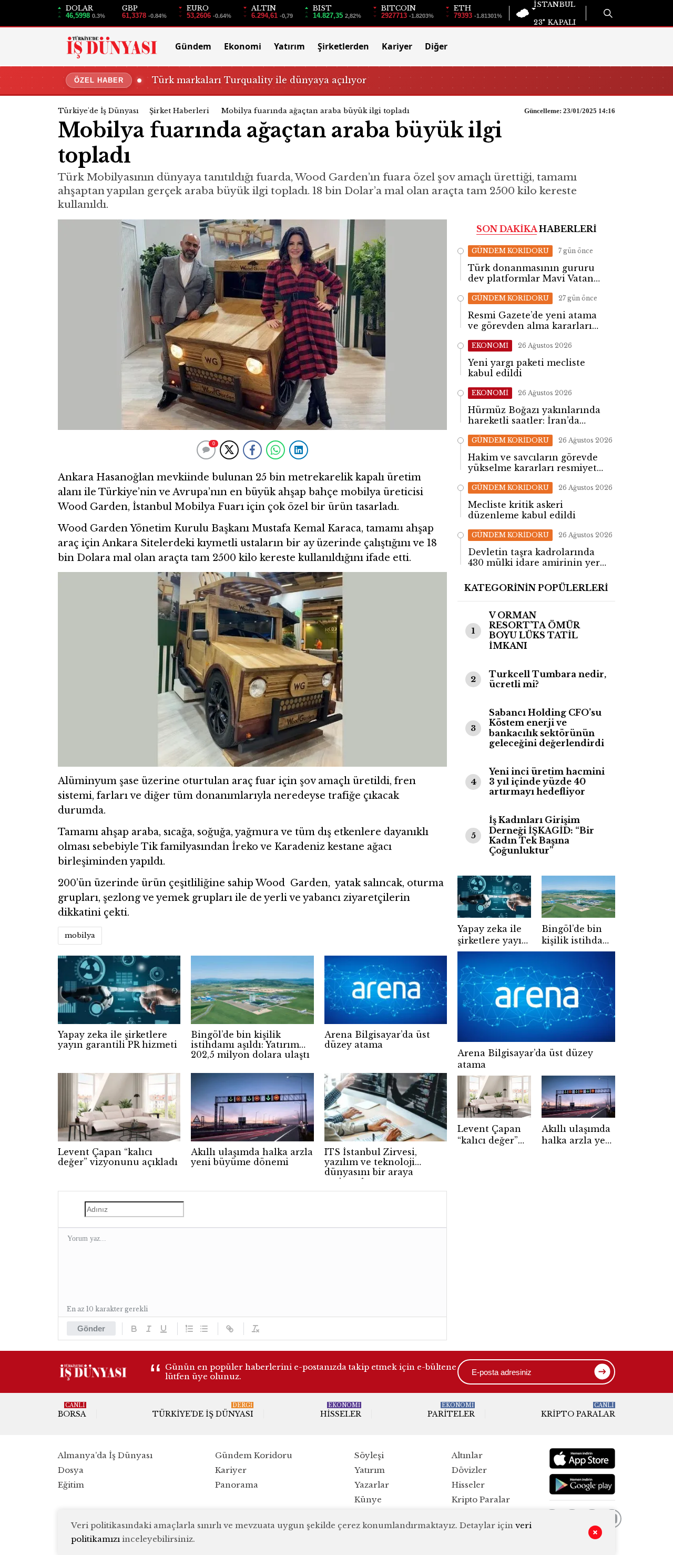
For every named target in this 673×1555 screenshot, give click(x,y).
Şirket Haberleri (179, 110)
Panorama (236, 1485)
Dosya (71, 1470)
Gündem (193, 46)
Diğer (436, 46)
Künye (368, 1499)
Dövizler (469, 1470)
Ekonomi (242, 46)
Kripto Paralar (578, 1410)
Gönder (91, 1328)
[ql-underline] (163, 1328)
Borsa (72, 1410)
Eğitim (71, 1485)
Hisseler (340, 1410)
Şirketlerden (343, 46)
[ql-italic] (148, 1328)
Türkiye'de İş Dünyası (98, 110)
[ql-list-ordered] (189, 1328)
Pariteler (451, 1410)
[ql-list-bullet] (204, 1328)
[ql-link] (229, 1328)
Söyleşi (369, 1455)
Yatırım (289, 46)
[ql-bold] (134, 1328)
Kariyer (397, 46)
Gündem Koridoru (253, 1455)
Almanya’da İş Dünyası (105, 1455)
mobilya (80, 935)
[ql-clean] (255, 1328)
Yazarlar (371, 1485)
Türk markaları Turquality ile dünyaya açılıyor (259, 80)
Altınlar (467, 1455)
